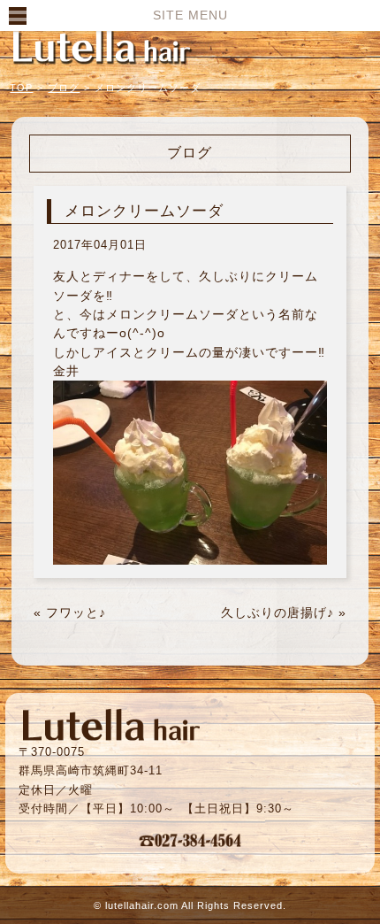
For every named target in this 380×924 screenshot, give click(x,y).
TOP (21, 87)
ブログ (64, 87)
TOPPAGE (101, 46)
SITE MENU (190, 15)
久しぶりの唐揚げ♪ (277, 612)
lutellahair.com (142, 905)
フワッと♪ (76, 612)
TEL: (190, 840)
